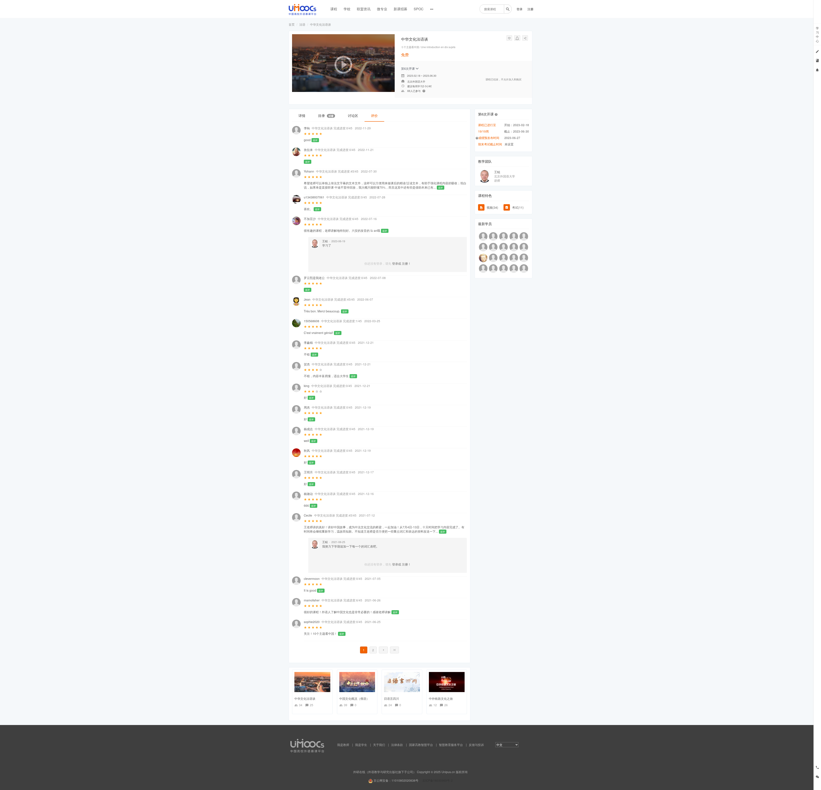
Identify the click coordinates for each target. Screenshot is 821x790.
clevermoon (312, 578)
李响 (307, 128)
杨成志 (308, 429)
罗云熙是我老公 (314, 278)
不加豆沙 (310, 219)
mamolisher (312, 600)
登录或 (396, 263)
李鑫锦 (308, 342)
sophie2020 (312, 622)
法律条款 (397, 745)
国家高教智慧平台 (421, 745)
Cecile (308, 515)
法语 (302, 24)
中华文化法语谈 (304, 698)
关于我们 (379, 745)
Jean (307, 299)
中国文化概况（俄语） (354, 698)
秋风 (307, 450)
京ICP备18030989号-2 (437, 780)
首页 (292, 24)
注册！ (406, 263)
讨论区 (353, 115)
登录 (520, 9)
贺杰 (307, 364)
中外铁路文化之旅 (441, 698)
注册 (530, 9)
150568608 (311, 321)
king (306, 386)
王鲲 (325, 241)
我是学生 (361, 745)
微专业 (382, 8)
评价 (374, 115)
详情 (301, 115)
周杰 (307, 407)
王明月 (308, 472)
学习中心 (817, 34)
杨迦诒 (308, 494)
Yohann (309, 171)
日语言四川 (391, 698)
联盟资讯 (364, 8)
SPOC (419, 8)
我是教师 (343, 745)
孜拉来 (308, 150)
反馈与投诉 (476, 745)
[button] (496, 114)
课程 (333, 8)
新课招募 (400, 8)
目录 (326, 115)
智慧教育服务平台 (451, 745)
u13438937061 (314, 197)
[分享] (525, 38)
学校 (347, 8)
